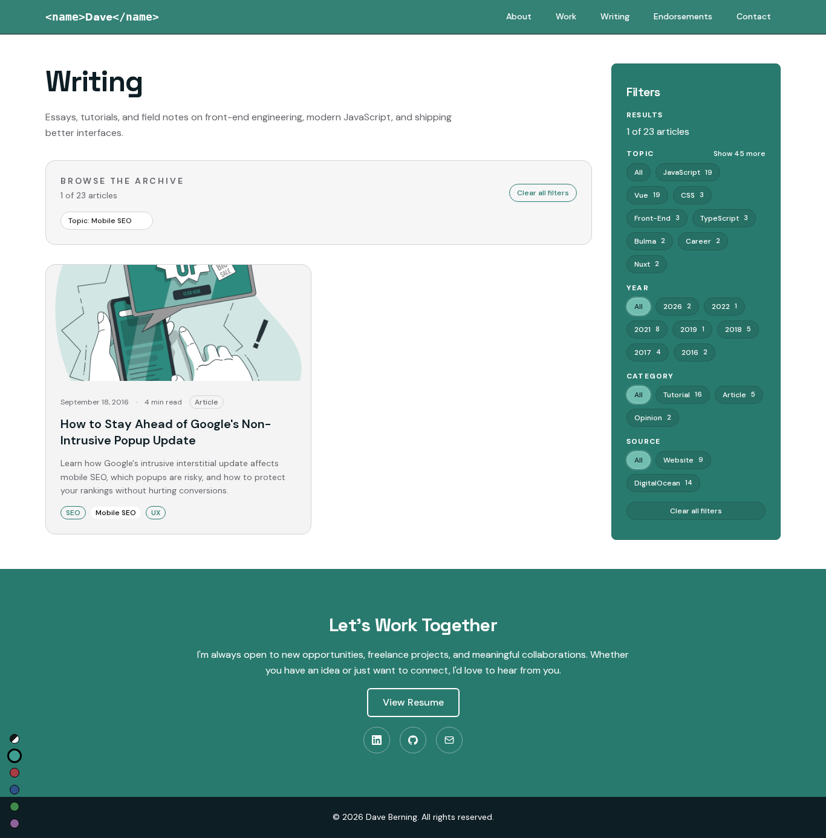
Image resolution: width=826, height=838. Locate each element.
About (519, 16)
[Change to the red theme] (14, 773)
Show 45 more (740, 153)
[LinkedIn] (376, 740)
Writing (614, 16)
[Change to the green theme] (14, 806)
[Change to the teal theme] (14, 756)
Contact (754, 16)
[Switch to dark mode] (14, 739)
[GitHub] (413, 740)
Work (566, 16)
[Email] (449, 740)
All (638, 172)
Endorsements (683, 16)
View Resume (413, 702)
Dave (102, 17)
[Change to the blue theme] (14, 789)
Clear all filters (543, 193)
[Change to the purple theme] (14, 823)
